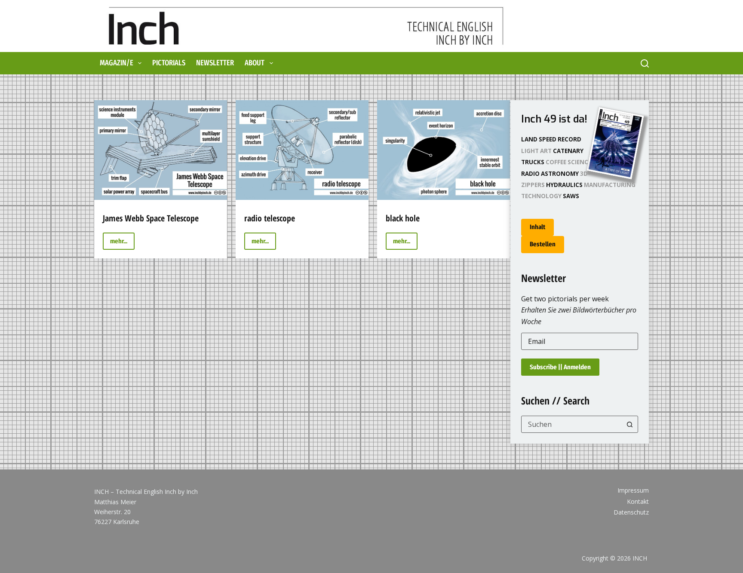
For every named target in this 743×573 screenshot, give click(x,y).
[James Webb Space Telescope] (160, 150)
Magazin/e (116, 62)
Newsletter (215, 62)
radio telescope (269, 218)
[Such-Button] (629, 424)
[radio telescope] (302, 150)
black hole (403, 218)
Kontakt (638, 502)
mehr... (122, 243)
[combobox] (572, 424)
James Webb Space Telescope (151, 218)
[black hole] (443, 150)
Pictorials (168, 62)
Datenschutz (631, 512)
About (254, 62)
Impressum (633, 490)
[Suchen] (645, 63)
